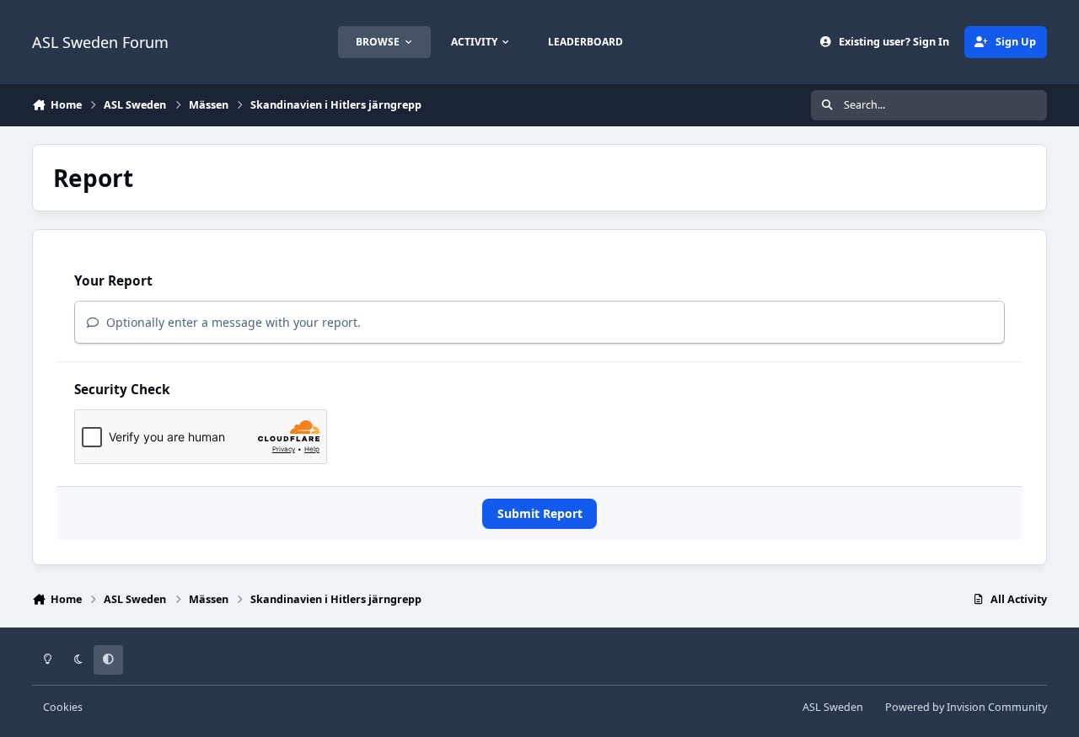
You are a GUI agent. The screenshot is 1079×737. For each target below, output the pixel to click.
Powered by (966, 707)
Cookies (63, 707)
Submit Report (539, 513)
